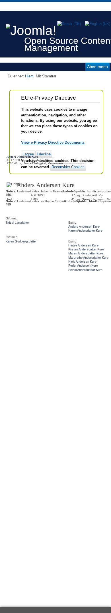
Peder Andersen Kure (83, 265)
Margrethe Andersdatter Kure (88, 257)
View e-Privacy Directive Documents (53, 142)
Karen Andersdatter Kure (85, 230)
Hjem (29, 76)
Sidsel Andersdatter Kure (85, 269)
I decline (44, 154)
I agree (28, 154)
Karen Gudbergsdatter (21, 241)
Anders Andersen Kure (84, 226)
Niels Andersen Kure (82, 261)
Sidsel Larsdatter (17, 222)
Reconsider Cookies (68, 167)
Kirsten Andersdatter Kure (86, 249)
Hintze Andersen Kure (83, 245)
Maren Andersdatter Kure (85, 253)
